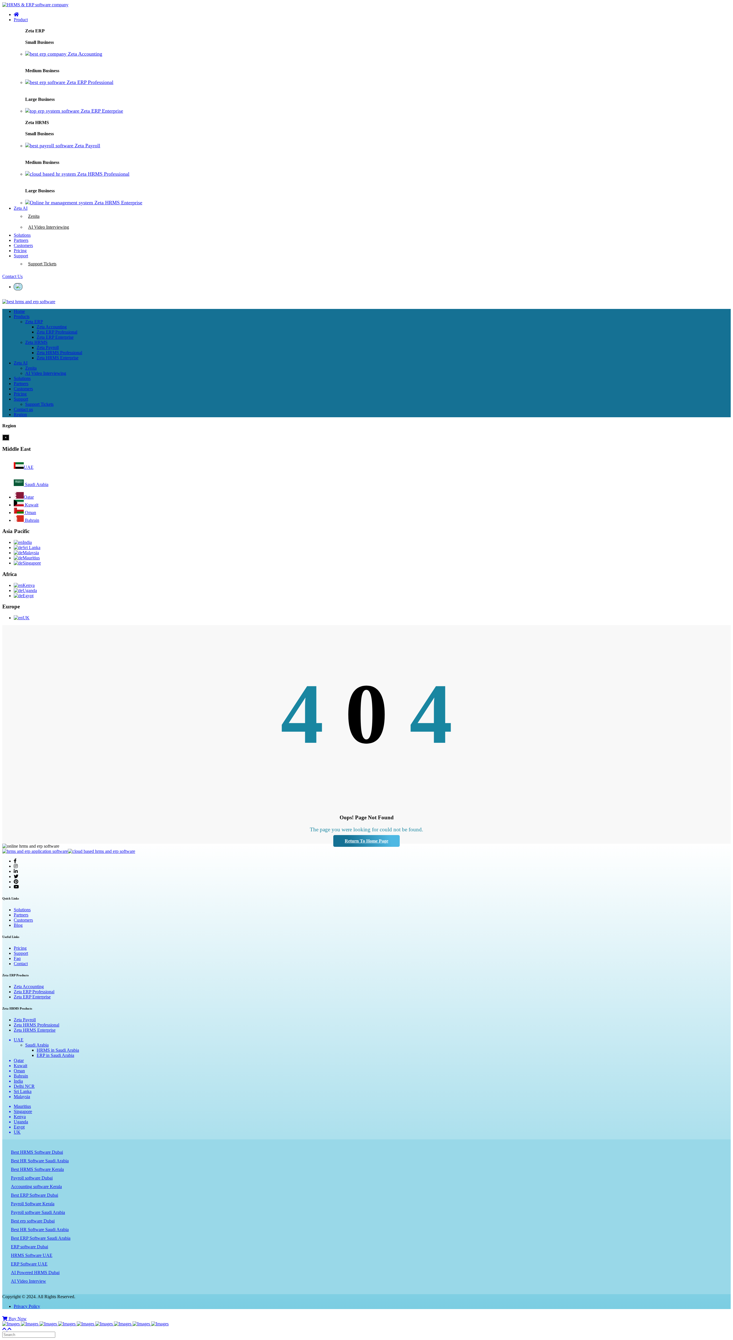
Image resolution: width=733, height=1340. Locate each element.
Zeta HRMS (36, 342)
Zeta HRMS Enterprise (35, 1030)
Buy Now (17, 1318)
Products (21, 316)
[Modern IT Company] (123, 1323)
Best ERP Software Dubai (34, 1195)
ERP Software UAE (29, 1263)
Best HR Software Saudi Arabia (40, 1160)
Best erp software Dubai (33, 1220)
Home (19, 311)
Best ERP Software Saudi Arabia (40, 1238)
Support (21, 399)
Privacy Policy (27, 1306)
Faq (17, 958)
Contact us (23, 409)
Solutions (22, 378)
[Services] (67, 1323)
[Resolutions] (86, 1323)
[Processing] (49, 1323)
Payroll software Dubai (32, 1178)
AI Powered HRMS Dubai (35, 1272)
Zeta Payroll (25, 1019)
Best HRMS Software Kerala (37, 1169)
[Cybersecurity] (104, 1323)
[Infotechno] (30, 1323)
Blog (18, 925)
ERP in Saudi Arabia (55, 1055)
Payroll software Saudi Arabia (38, 1212)
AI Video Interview (28, 1281)
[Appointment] (11, 1323)
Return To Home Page (366, 841)
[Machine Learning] (142, 1323)
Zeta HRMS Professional (36, 1024)
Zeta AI (20, 363)
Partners (21, 383)
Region (20, 414)
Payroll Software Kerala (32, 1203)
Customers (23, 388)
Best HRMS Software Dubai (37, 1152)
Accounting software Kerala (36, 1186)
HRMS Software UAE (31, 1255)
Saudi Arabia (37, 1045)
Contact (21, 963)
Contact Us (12, 276)
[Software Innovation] (160, 1323)
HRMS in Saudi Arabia (58, 1050)
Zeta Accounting (29, 986)
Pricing (20, 393)
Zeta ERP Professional (34, 991)
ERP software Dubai (29, 1246)
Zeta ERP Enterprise (32, 996)
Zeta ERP (34, 321)
